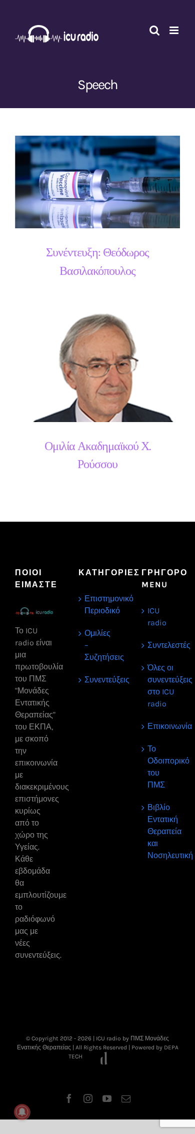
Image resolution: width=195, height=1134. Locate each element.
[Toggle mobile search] (155, 30)
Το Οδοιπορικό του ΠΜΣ (161, 767)
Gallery (106, 182)
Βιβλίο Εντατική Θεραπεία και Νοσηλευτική (161, 831)
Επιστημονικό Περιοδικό (98, 604)
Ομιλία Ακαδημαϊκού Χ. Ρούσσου (88, 367)
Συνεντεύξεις (98, 679)
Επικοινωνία (161, 726)
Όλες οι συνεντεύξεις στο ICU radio (161, 685)
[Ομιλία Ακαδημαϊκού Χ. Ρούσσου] (97, 367)
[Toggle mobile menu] (175, 30)
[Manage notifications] (22, 1112)
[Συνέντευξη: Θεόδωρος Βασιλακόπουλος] (97, 182)
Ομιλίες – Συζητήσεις (98, 645)
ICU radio (157, 616)
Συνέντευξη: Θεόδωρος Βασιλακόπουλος (88, 182)
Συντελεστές (161, 645)
